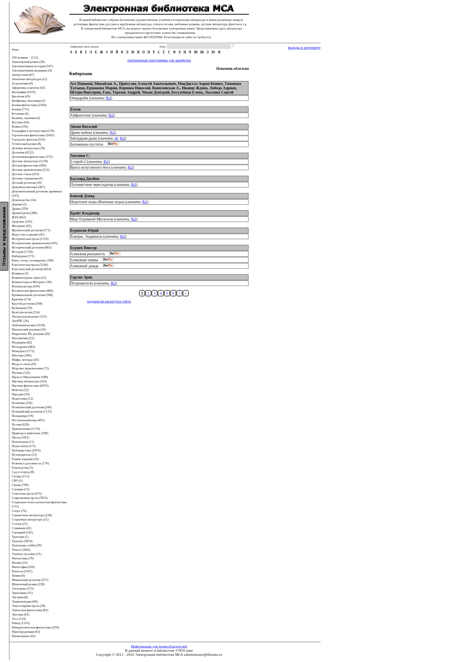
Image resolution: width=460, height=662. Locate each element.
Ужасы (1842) (21, 549)
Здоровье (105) (22, 221)
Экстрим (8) (20, 597)
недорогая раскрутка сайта (109, 301)
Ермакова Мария (102, 88)
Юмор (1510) (20, 623)
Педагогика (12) (22, 398)
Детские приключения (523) (30, 169)
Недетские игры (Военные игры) (97, 202)
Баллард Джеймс (85, 179)
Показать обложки (232, 68)
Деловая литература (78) (28, 148)
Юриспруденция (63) (26, 631)
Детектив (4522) (23, 152)
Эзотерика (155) (23, 588)
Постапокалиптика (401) (28, 420)
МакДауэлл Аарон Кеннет (200, 84)
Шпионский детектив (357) (30, 580)
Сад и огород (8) (23, 472)
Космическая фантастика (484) (32, 290)
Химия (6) (18, 575)
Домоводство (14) (24, 200)
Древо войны (81, 132)
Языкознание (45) (23, 636)
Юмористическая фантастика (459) (35, 627)
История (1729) (22, 252)
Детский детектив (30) (27, 182)
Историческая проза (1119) (30, 239)
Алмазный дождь (84, 266)
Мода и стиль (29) (24, 364)
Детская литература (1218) (30, 161)
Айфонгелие (80, 115)
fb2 (108, 98)
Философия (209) (23, 567)
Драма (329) (20, 208)
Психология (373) (23, 446)
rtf (116, 138)
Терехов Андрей (126, 92)
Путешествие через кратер (91, 185)
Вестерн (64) (20, 122)
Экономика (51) (22, 593)
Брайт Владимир (85, 213)
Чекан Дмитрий (155, 92)
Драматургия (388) (24, 213)
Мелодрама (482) (23, 347)
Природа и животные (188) (30, 433)
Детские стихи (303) (25, 174)
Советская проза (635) (27, 493)
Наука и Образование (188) (30, 377)
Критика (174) (21, 299)
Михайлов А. (105, 84)
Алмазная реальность (87, 254)
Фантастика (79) (23, 558)
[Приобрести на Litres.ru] (111, 144)
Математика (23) (23, 338)
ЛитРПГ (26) (20, 321)
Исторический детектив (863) (32, 247)
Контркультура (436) (26, 286)
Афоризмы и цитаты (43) (28, 87)
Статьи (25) (19, 524)
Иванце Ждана (194, 88)
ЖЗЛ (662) (19, 217)
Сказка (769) (20, 485)
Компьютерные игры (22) (29, 277)
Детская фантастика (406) (29, 165)
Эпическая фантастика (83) (30, 610)
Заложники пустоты (86, 144)
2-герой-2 (78, 162)
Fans (106, 92)
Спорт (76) (19, 511)
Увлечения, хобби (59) (27, 545)
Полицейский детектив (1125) (32, 411)
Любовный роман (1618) (28, 325)
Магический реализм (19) (29, 329)
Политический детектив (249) (32, 407)
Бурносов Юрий (84, 230)
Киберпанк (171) (23, 256)
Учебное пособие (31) (26, 554)
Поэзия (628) (20, 424)
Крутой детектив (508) (27, 303)
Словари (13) (20, 489)
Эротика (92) (20, 614)
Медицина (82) (22, 342)
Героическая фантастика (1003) (33, 135)
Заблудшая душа (83, 138)
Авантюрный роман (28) (28, 62)
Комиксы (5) (20, 273)
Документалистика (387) (28, 187)
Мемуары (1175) (23, 351)
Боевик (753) (20, 109)
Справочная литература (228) (32, 515)
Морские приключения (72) (30, 368)
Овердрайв (79, 98)
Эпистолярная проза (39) (28, 606)
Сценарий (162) (22, 532)
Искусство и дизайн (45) (28, 234)
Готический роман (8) (26, 144)
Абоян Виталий (83, 126)
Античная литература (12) (29, 79)
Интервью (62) (21, 226)
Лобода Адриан (222, 88)
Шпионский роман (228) (28, 584)
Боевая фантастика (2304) (29, 105)
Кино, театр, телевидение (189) (33, 260)
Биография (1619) (23, 92)
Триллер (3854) (22, 541)
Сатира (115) (20, 476)
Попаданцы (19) (22, 416)
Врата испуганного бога (90, 167)
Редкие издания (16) (25, 459)
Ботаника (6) (20, 113)
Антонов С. (80, 156)
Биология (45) (21, 96)
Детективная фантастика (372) (32, 157)
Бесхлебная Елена (187, 92)
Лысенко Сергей (219, 92)
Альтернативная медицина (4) (32, 70)
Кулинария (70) (22, 308)
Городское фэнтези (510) (28, 139)
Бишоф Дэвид (82, 196)
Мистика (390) (21, 355)
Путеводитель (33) (24, 454)
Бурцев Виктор (83, 248)
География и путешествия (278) (33, 131)
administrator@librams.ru (203, 654)
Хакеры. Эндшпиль (86, 236)
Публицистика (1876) (26, 450)
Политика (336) (22, 403)
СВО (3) (17, 480)
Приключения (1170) (26, 429)
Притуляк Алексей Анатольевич (147, 84)
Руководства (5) (22, 467)
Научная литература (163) (29, 381)
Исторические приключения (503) (35, 243)
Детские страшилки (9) (27, 178)
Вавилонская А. (166, 88)
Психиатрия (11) (23, 441)
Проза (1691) (20, 437)
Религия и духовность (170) (30, 463)
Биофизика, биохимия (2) (28, 100)
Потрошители (81, 283)
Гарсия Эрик (81, 277)
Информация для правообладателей (159, 646)
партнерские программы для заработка (159, 60)
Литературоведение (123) (29, 316)
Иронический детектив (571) (31, 230)
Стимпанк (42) (21, 528)
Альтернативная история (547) (32, 66)
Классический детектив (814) (31, 269)
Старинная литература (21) (30, 519)
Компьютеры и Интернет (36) (32, 282)
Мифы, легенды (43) (25, 359)
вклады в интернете (304, 48)
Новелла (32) (20, 390)
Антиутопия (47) (23, 75)
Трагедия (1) (20, 536)
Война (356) (20, 126)
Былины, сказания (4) (26, 118)
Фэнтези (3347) (22, 571)
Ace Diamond (81, 84)
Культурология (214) (26, 312)
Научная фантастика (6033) (30, 385)
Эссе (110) (19, 619)
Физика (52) (20, 562)
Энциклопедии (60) (25, 601)
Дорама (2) (19, 204)
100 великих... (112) (25, 57)
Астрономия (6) (22, 83)
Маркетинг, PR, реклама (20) (31, 334)
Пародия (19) (20, 394)
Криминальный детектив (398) (32, 295)
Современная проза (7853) (29, 498)
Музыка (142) (21, 372)
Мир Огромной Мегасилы (91, 219)
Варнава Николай (134, 88)
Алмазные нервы (84, 260)
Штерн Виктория (85, 92)
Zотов (75, 109)
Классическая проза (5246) (30, 264)
